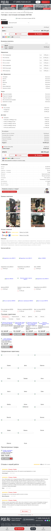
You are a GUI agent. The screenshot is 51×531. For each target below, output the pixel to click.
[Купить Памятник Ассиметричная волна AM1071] (44, 323)
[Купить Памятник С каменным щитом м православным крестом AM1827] (32, 323)
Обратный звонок (39, 520)
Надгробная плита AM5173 (7, 266)
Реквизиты (38, 524)
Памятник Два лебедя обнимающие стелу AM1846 (18, 327)
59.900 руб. (38, 311)
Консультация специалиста (9, 191)
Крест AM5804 (37, 266)
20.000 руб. (5, 289)
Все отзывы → (25, 511)
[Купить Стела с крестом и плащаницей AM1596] (7, 339)
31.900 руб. (21, 311)
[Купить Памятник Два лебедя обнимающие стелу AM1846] (19, 323)
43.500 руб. (38, 289)
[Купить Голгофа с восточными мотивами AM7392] (7, 451)
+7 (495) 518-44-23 (21, 2)
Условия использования (6, 524)
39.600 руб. (5, 268)
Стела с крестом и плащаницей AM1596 (6, 341)
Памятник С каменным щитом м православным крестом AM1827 (31, 327)
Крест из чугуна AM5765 (39, 309)
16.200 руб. (21, 290)
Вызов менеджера (30, 519)
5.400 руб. (5, 311)
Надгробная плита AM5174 (24, 266)
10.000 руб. (38, 268)
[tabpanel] (8, 7)
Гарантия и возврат (31, 524)
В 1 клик (19, 33)
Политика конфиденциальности (19, 524)
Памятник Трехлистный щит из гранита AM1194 (7, 325)
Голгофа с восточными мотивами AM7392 (6, 453)
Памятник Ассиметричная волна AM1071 (43, 327)
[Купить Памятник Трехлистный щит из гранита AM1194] (7, 323)
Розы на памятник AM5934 (7, 309)
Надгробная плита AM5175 (40, 287)
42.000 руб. (21, 268)
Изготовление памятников (16, 519)
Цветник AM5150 (5, 287)
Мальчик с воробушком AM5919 (25, 309)
